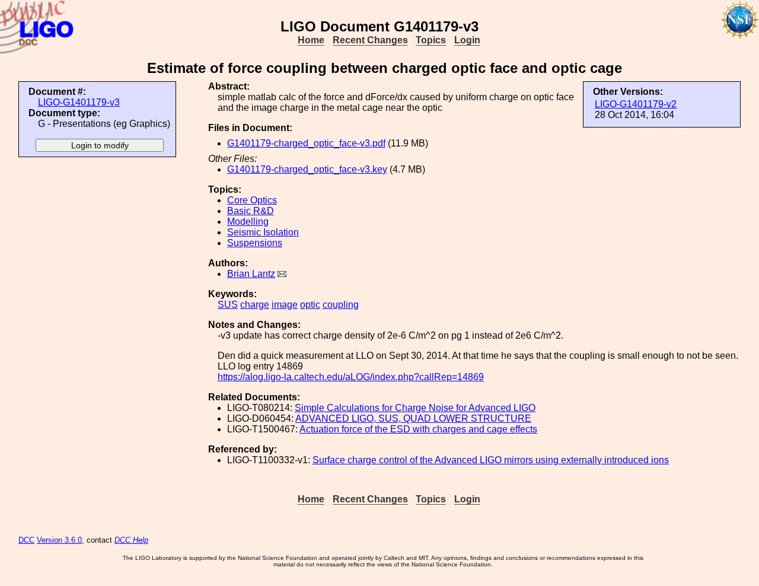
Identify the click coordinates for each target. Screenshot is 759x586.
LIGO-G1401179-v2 (636, 104)
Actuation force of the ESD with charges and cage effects (418, 429)
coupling (341, 305)
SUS (228, 305)
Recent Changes (370, 40)
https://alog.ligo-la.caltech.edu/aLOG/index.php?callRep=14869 (351, 377)
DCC (26, 540)
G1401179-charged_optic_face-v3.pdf (306, 143)
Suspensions (254, 243)
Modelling (248, 221)
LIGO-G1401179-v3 (79, 102)
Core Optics (252, 200)
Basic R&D (250, 211)
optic (310, 305)
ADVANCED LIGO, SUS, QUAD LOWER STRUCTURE (413, 418)
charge (254, 305)
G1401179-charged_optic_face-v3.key (307, 169)
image (285, 305)
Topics (431, 40)
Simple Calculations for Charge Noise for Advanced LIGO (415, 408)
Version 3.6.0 (59, 540)
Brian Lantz (251, 274)
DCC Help (131, 540)
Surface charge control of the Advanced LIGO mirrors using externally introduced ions (490, 460)
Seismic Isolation (263, 232)
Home (311, 40)
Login (467, 40)
